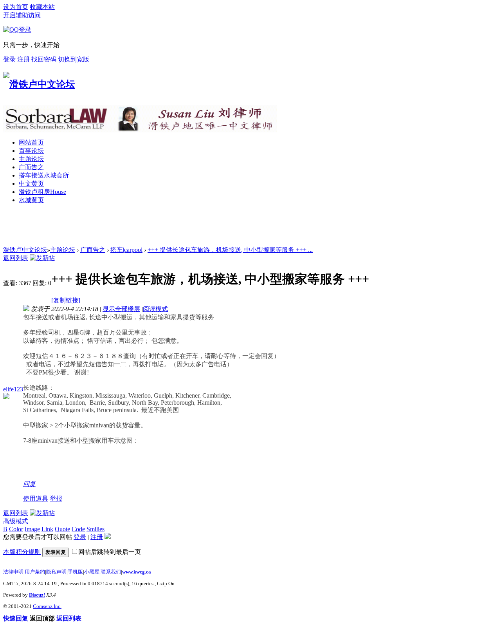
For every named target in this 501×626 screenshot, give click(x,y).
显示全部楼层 (121, 309)
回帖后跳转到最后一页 (109, 551)
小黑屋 (91, 572)
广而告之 (31, 167)
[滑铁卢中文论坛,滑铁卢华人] (39, 84)
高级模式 (15, 521)
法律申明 (13, 572)
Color (16, 529)
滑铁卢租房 (42, 191)
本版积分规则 (22, 551)
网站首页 (31, 142)
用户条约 (35, 572)
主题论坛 (31, 159)
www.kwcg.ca (136, 572)
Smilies (96, 529)
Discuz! (37, 595)
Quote (62, 529)
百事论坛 (31, 150)
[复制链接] (65, 300)
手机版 (75, 572)
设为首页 (15, 7)
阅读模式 (155, 309)
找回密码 (44, 59)
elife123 (13, 389)
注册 (24, 59)
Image (32, 529)
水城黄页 (31, 200)
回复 (29, 484)
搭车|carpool (126, 249)
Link (47, 529)
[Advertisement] (145, 228)
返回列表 (15, 258)
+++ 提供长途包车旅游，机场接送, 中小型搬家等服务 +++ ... (230, 249)
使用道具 (35, 498)
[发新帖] (42, 258)
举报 (56, 498)
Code (78, 529)
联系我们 (111, 572)
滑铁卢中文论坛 (25, 249)
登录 (10, 59)
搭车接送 (44, 175)
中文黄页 (31, 183)
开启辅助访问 (22, 15)
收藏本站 (42, 7)
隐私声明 (56, 572)
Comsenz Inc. (47, 606)
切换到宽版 (73, 59)
